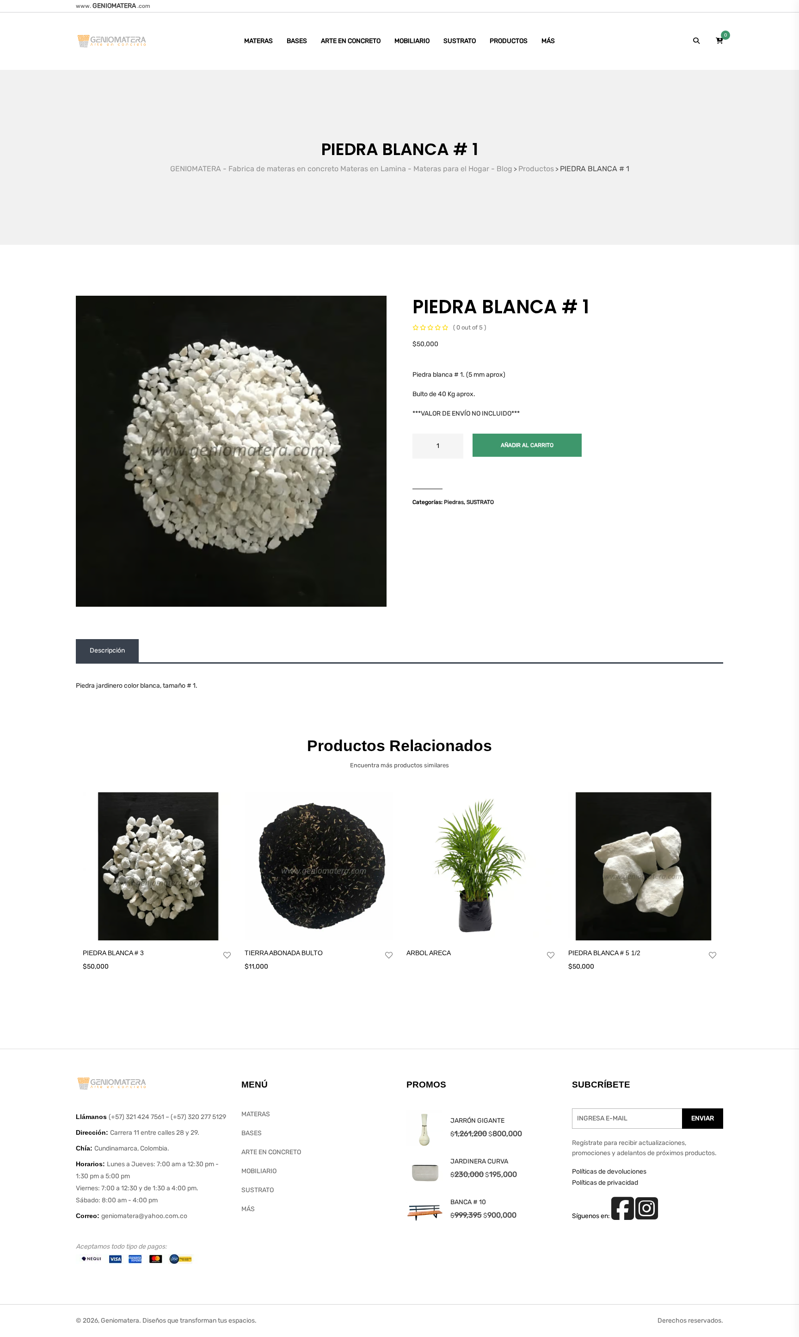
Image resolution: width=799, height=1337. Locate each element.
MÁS (548, 41)
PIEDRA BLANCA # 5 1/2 (604, 953)
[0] (719, 41)
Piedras (454, 502)
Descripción (107, 650)
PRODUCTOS (509, 41)
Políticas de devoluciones (609, 1171)
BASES (297, 41)
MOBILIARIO (412, 41)
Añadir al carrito (527, 445)
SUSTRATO (459, 41)
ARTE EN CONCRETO (351, 41)
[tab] (107, 650)
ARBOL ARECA (428, 953)
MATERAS (258, 41)
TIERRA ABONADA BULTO (284, 953)
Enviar (702, 1118)
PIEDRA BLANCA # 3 (113, 953)
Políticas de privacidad (605, 1183)
